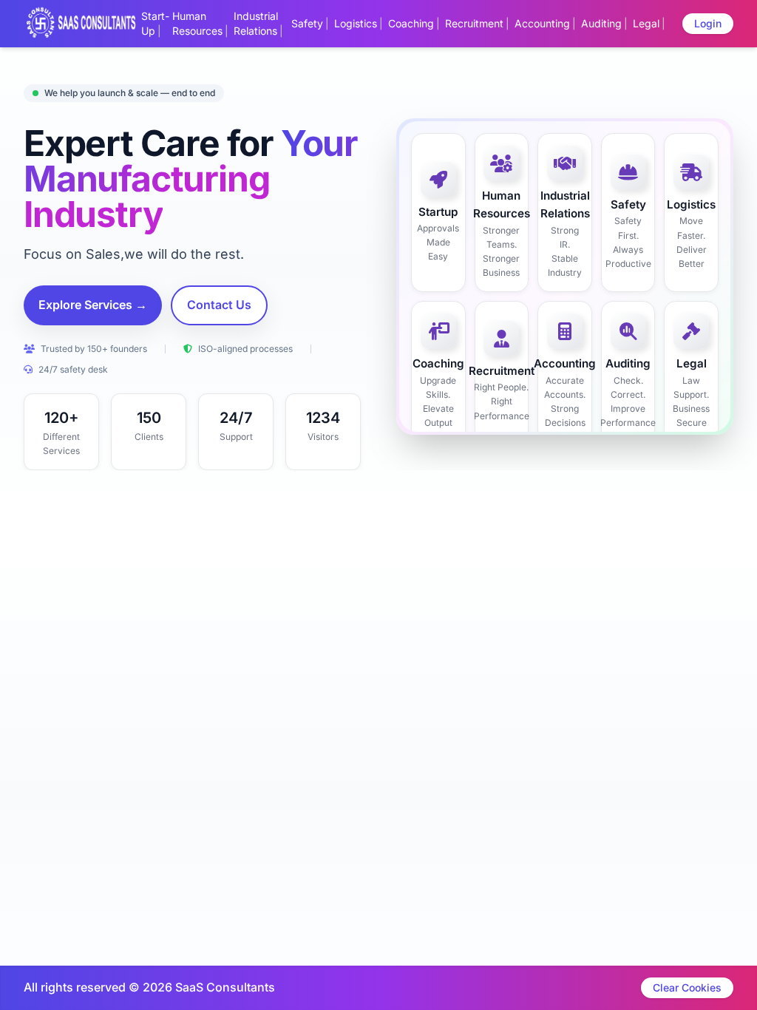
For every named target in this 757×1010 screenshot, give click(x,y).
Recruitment (474, 23)
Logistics (355, 23)
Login (708, 23)
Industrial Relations (256, 23)
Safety (307, 23)
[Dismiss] (439, 992)
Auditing (601, 23)
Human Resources (197, 23)
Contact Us (219, 304)
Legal (646, 23)
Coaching (411, 23)
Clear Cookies (687, 987)
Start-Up (155, 23)
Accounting (542, 23)
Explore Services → (92, 304)
